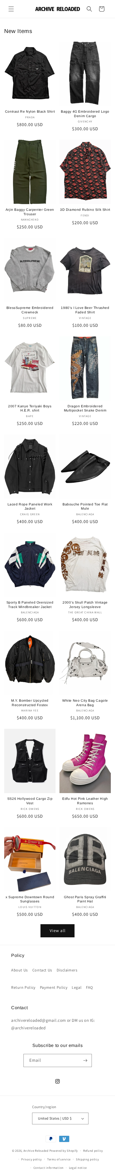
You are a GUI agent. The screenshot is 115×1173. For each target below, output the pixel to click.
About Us (19, 970)
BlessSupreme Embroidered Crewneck (29, 310)
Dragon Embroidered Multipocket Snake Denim (85, 408)
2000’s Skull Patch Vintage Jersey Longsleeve (85, 604)
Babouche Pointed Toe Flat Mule (85, 506)
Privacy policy (31, 1159)
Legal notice (78, 1168)
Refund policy (93, 1151)
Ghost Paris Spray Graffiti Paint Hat (85, 899)
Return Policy (23, 987)
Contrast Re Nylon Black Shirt (30, 111)
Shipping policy (87, 1159)
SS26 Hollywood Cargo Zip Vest (29, 801)
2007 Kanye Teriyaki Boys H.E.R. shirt (29, 408)
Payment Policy (53, 987)
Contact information (48, 1168)
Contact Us (42, 970)
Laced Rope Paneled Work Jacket (30, 506)
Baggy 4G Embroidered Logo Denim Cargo (85, 114)
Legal (77, 987)
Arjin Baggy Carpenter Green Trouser (30, 212)
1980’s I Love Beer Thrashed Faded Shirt (85, 310)
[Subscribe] (85, 1060)
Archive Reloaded (36, 1151)
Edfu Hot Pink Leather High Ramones (85, 801)
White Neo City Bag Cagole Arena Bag (85, 703)
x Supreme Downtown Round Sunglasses (30, 899)
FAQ (89, 987)
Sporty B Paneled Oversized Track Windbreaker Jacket (30, 604)
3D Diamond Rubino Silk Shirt (85, 210)
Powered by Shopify (63, 1151)
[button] (11, 9)
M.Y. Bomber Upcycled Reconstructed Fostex (30, 703)
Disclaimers (67, 970)
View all (58, 930)
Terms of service (59, 1159)
